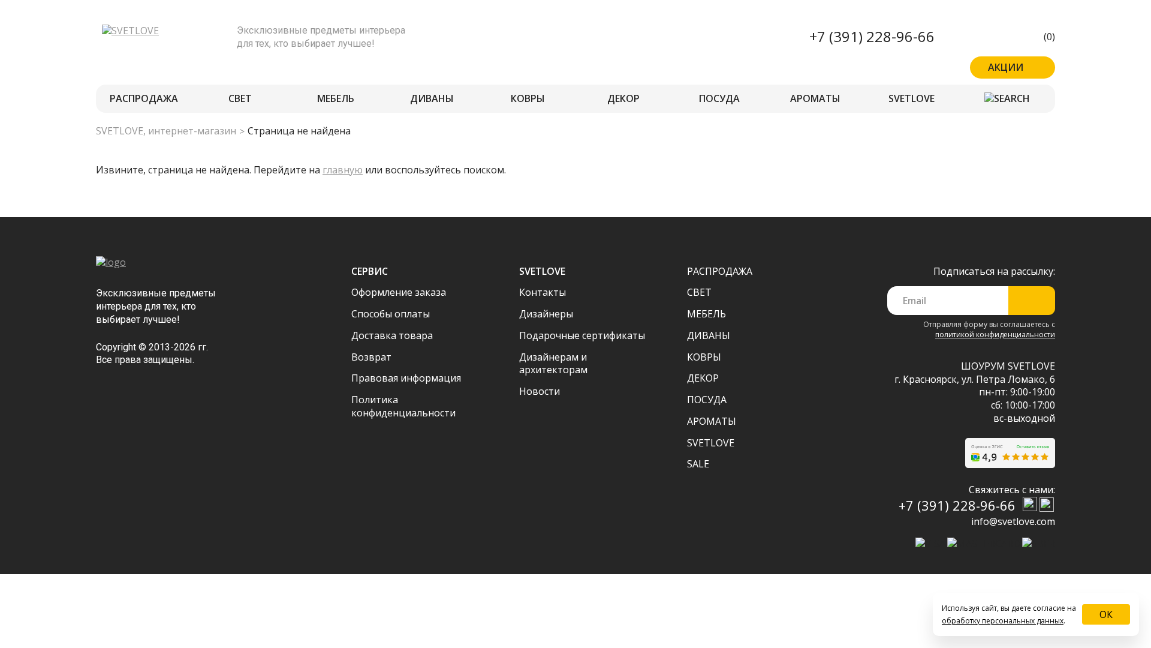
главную (343, 169)
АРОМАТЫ (815, 98)
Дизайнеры (546, 313)
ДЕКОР (623, 98)
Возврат (371, 357)
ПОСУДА (719, 98)
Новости (539, 391)
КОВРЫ (528, 98)
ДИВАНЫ (432, 98)
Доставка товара (392, 335)
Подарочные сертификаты (582, 335)
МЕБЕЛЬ (335, 98)
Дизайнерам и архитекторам (553, 363)
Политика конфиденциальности (403, 406)
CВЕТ (240, 98)
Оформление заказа (398, 292)
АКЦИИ (1005, 67)
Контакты (542, 292)
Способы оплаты (390, 313)
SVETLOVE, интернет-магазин (166, 131)
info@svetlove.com (1013, 521)
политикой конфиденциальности (995, 334)
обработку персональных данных (1002, 621)
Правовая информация (406, 378)
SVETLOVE (911, 98)
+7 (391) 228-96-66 (872, 36)
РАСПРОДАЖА (144, 98)
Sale (698, 463)
